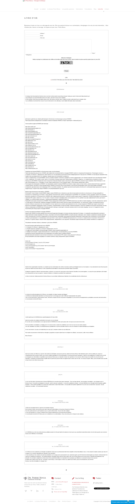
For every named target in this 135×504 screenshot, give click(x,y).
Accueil (36, 9)
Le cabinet (43, 9)
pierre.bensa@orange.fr (62, 482)
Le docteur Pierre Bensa (53, 9)
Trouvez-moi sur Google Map (60, 491)
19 (75, 79)
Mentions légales (66, 501)
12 (63, 79)
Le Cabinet (30, 501)
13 (65, 79)
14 (67, 79)
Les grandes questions (68, 9)
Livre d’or (100, 9)
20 (76, 79)
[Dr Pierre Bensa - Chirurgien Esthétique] (34, 0)
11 (62, 79)
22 (80, 79)
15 (68, 79)
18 (73, 79)
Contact (107, 9)
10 (60, 79)
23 (81, 79)
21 (78, 79)
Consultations (88, 9)
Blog (95, 9)
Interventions (79, 9)
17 (71, 79)
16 (70, 79)
